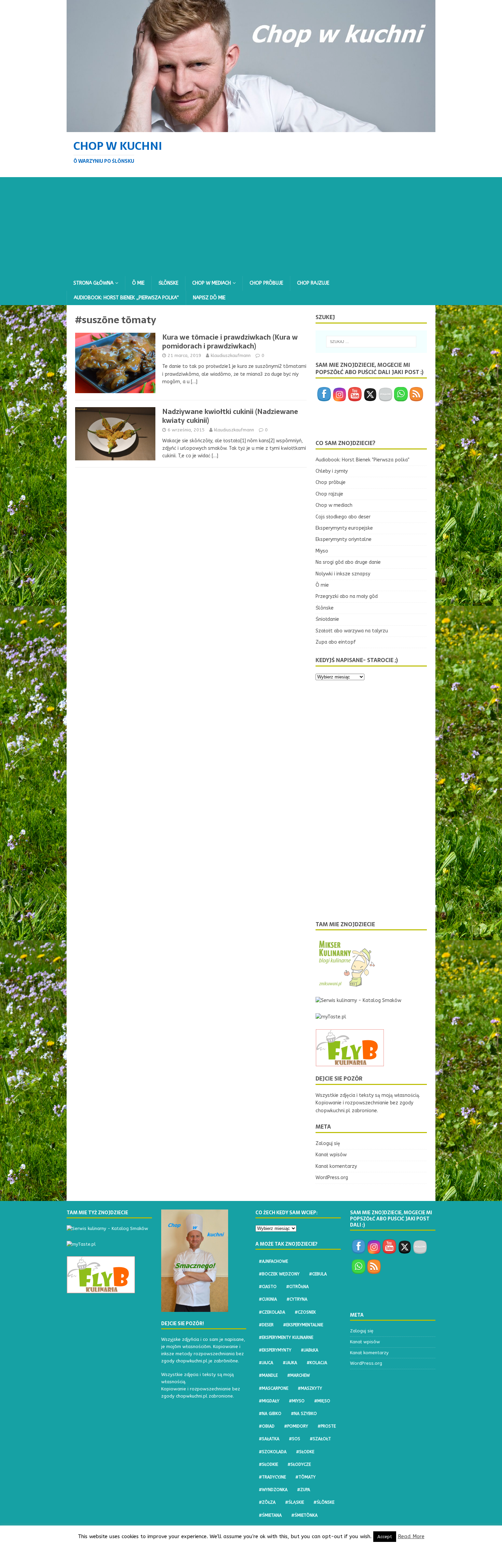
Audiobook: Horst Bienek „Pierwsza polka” (126, 298)
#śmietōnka (304, 1515)
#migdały (269, 1401)
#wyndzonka (273, 1489)
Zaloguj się (328, 1143)
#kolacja (317, 1362)
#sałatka (269, 1438)
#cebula (318, 1274)
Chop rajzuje (313, 283)
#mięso (322, 1401)
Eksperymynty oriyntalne (344, 539)
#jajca (266, 1362)
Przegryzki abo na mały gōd (347, 596)
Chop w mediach (211, 283)
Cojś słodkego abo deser (343, 517)
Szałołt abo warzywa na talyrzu (352, 631)
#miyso (297, 1401)
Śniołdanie (327, 619)
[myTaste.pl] (331, 1017)
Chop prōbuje (266, 283)
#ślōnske (323, 1502)
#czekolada (272, 1312)
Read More (411, 1536)
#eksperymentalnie (303, 1324)
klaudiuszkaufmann (231, 355)
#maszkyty (310, 1388)
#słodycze (299, 1464)
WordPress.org (332, 1177)
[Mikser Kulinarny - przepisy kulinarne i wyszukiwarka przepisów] (346, 984)
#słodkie (268, 1464)
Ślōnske (168, 283)
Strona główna (93, 283)
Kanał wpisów (331, 1155)
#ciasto (268, 1286)
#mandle (268, 1375)
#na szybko (304, 1413)
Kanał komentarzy (336, 1166)
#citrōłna (297, 1286)
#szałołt (320, 1438)
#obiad (267, 1426)
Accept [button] (384, 1536)
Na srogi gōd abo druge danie (348, 562)
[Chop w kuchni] (251, 128)
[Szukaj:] (371, 341)
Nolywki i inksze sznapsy (343, 574)
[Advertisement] (251, 225)
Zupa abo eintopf (336, 642)
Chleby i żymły (332, 471)
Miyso (322, 551)
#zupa (303, 1489)
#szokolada (273, 1451)
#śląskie (294, 1502)
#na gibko (270, 1413)
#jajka (290, 1362)
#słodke (305, 1451)
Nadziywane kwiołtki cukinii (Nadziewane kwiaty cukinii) (230, 416)
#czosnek (305, 1312)
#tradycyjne (272, 1477)
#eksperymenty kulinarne (286, 1337)
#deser (266, 1324)
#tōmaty (305, 1477)
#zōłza (267, 1502)
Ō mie (138, 283)
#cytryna (297, 1299)
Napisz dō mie (209, 298)
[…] (194, 382)
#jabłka (309, 1350)
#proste (327, 1426)
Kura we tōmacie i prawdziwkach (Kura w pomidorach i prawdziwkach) (230, 342)
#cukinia (268, 1299)
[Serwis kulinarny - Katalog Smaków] (358, 1000)
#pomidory (296, 1426)
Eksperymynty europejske (344, 528)
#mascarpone (273, 1388)
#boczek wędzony (279, 1274)
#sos (294, 1438)
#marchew (298, 1375)
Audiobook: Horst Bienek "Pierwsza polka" (362, 460)
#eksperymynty (275, 1350)
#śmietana (270, 1515)
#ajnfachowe (273, 1261)
